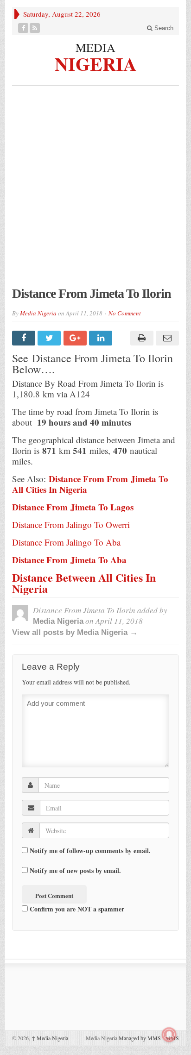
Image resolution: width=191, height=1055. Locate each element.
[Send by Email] (166, 338)
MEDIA (95, 47)
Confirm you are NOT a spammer (76, 909)
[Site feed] (35, 28)
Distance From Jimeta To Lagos (73, 507)
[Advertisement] (95, 190)
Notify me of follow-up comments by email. (90, 850)
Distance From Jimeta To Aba (69, 559)
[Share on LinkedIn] (102, 338)
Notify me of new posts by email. (75, 870)
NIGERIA (96, 62)
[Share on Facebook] (25, 338)
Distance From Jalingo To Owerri (71, 524)
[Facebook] (23, 28)
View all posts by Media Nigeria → (75, 632)
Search (163, 28)
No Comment (124, 313)
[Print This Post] (140, 338)
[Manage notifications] (169, 1034)
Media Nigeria (38, 313)
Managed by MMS (140, 1038)
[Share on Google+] (76, 338)
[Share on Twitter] (50, 338)
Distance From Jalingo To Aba (66, 542)
